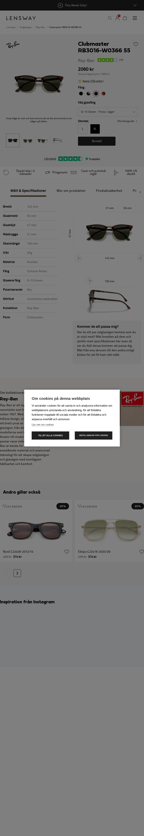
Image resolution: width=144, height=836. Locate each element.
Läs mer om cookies (43, 424)
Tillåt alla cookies (50, 435)
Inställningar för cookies (93, 435)
